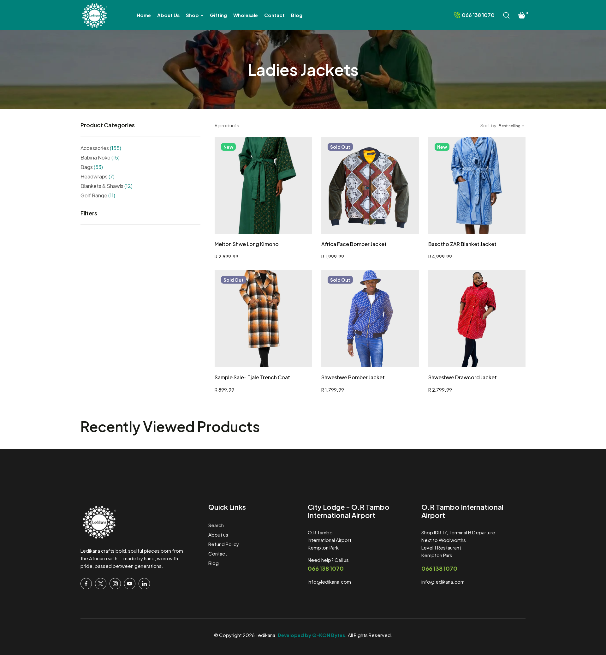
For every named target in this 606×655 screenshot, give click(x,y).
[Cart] (522, 15)
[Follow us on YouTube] (129, 583)
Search (216, 525)
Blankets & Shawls (106, 186)
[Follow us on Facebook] (86, 583)
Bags (91, 167)
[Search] (506, 15)
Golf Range (97, 195)
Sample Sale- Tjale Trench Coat (252, 377)
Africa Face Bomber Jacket (354, 244)
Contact (217, 553)
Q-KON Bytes (328, 635)
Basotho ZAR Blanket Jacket (462, 244)
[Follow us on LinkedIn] (144, 583)
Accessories (100, 148)
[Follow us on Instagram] (115, 583)
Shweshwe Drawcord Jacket (462, 377)
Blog (213, 563)
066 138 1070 (326, 568)
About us (218, 535)
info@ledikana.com (329, 582)
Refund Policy (223, 544)
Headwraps (97, 176)
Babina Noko (100, 157)
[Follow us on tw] (100, 583)
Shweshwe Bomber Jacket (353, 377)
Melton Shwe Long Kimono (247, 244)
